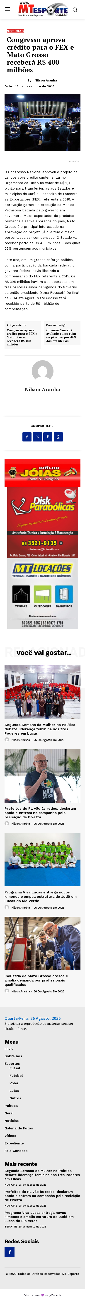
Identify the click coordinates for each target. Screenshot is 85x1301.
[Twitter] (37, 436)
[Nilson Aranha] (42, 371)
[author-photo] (7, 739)
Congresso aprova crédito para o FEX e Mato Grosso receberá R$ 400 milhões (22, 337)
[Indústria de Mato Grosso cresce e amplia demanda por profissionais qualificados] (42, 943)
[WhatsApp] (58, 436)
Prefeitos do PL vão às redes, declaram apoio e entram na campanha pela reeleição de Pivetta (40, 812)
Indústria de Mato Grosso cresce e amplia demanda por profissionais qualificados (36, 980)
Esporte (11, 1226)
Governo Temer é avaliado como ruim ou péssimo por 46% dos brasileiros (61, 336)
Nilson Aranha (46, 80)
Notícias (15, 31)
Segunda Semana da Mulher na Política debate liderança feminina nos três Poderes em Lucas (40, 729)
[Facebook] (27, 436)
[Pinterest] (47, 436)
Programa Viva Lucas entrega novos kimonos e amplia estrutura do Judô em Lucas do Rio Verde (41, 896)
